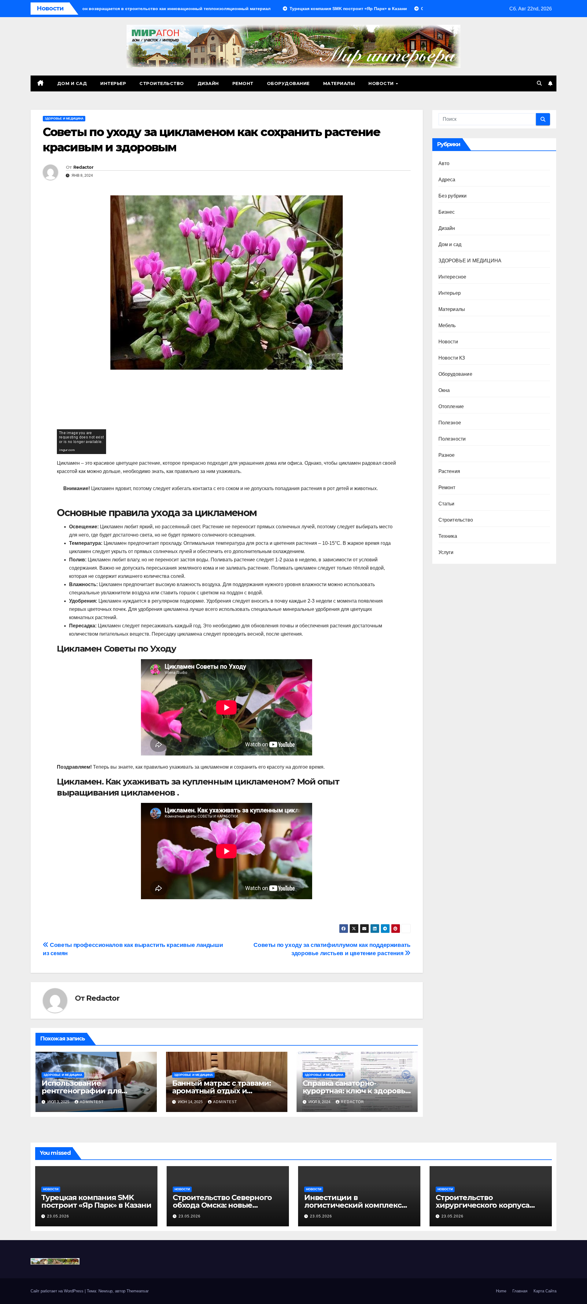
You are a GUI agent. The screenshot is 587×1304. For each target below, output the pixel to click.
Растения (449, 471)
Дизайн (208, 83)
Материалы (339, 83)
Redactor (83, 167)
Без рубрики (452, 195)
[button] (539, 83)
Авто (444, 163)
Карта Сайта (544, 1291)
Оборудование (288, 83)
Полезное (449, 422)
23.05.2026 (58, 1216)
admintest (92, 1102)
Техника (447, 536)
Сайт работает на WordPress (58, 1291)
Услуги (446, 552)
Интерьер (113, 83)
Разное (446, 455)
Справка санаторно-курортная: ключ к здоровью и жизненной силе (357, 1091)
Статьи (446, 503)
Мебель (447, 325)
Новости (381, 83)
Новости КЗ (451, 357)
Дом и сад (72, 83)
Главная (519, 1291)
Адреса (447, 179)
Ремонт (242, 83)
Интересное (452, 276)
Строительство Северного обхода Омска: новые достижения (222, 1205)
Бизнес (446, 212)
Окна (444, 390)
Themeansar (138, 1291)
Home (501, 1291)
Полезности (452, 438)
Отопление (451, 406)
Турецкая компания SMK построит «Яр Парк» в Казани (96, 1201)
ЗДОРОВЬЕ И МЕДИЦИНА (64, 118)
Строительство (161, 83)
